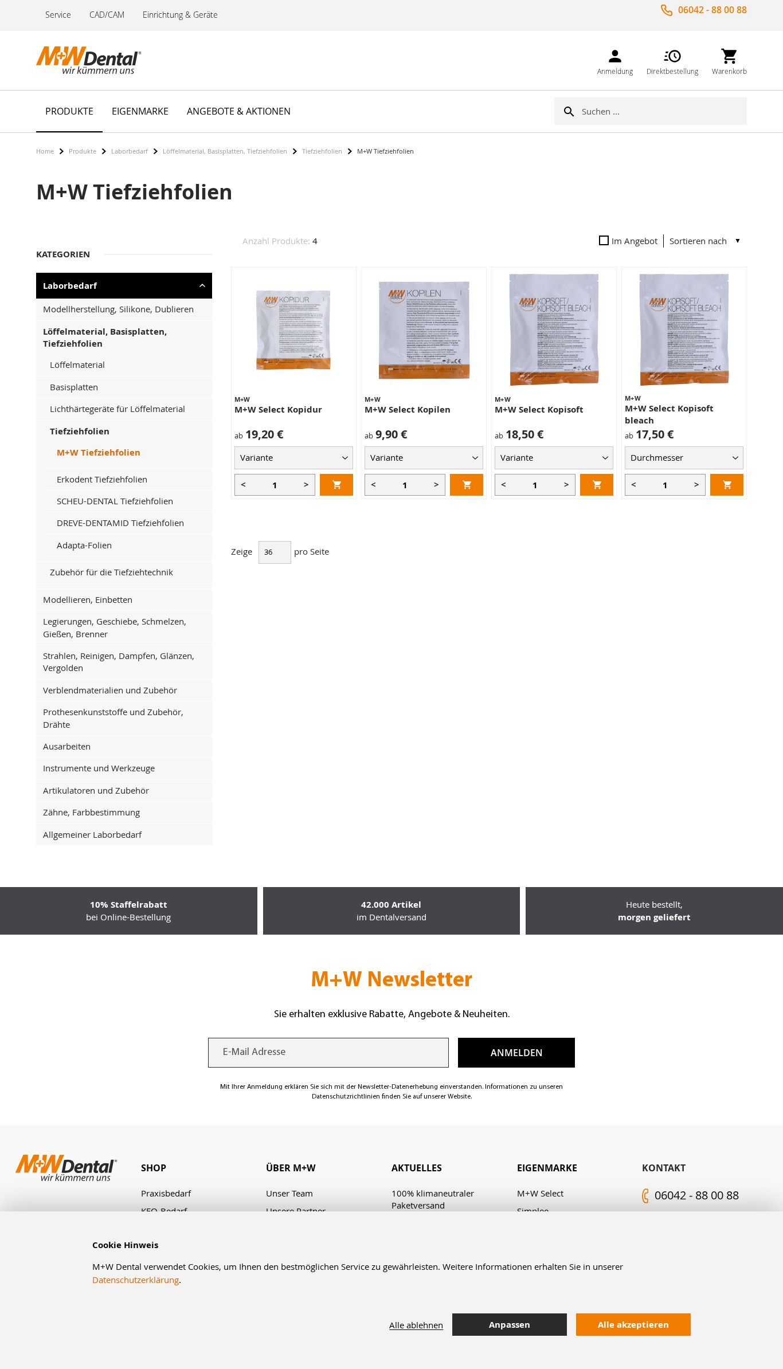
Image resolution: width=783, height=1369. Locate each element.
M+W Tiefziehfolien (98, 452)
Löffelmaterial (77, 364)
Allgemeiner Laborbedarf (92, 834)
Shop (153, 1168)
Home (45, 151)
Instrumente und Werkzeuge (99, 768)
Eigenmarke (547, 1168)
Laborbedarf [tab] (70, 286)
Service (58, 14)
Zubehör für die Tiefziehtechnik (111, 572)
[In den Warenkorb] (336, 485)
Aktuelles (416, 1168)
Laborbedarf (129, 151)
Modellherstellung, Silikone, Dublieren (118, 309)
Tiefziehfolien (322, 151)
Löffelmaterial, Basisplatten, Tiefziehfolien (225, 151)
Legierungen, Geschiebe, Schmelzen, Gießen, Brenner (114, 627)
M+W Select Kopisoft (539, 409)
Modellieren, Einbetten (87, 599)
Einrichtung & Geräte (180, 14)
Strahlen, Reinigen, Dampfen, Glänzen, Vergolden (118, 661)
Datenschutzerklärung (135, 1279)
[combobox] (664, 111)
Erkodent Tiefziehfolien (102, 479)
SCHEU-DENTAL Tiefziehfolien (115, 501)
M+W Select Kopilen (408, 409)
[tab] (204, 1168)
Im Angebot (634, 240)
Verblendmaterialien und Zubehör (110, 690)
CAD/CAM (106, 14)
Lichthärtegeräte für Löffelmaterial (117, 408)
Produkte (82, 151)
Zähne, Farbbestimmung (91, 812)
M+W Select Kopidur (278, 409)
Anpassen (509, 1325)
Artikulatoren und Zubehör (96, 790)
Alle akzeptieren (633, 1325)
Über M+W (290, 1168)
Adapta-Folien (84, 545)
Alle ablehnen (416, 1325)
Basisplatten (74, 387)
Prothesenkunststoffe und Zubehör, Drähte (113, 717)
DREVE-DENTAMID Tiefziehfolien (120, 522)
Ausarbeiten (67, 746)
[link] (615, 60)
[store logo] (93, 60)
